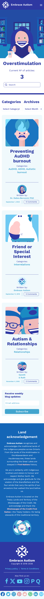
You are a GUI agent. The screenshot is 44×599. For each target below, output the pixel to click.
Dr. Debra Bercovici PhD (22, 198)
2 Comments (31, 381)
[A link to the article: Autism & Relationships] (22, 320)
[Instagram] (13, 595)
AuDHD (13, 169)
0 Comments (31, 202)
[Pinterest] (19, 595)
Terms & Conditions (30, 568)
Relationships (22, 352)
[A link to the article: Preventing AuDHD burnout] (22, 132)
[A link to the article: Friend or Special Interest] (22, 228)
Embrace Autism (22, 290)
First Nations (23, 464)
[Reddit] (25, 595)
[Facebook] (3, 595)
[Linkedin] (35, 595)
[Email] (41, 595)
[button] (39, 5)
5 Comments (31, 294)
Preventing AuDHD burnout (22, 156)
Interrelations (22, 264)
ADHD (21, 169)
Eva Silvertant (28, 590)
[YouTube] (20, 581)
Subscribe (22, 411)
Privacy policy (11, 568)
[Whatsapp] (30, 595)
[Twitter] (8, 595)
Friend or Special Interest (22, 251)
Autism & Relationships (22, 341)
